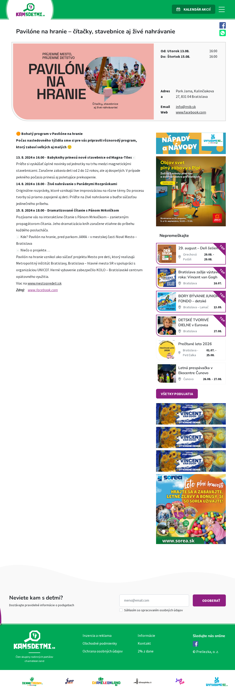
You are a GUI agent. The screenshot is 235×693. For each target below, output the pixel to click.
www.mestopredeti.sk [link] (45, 283)
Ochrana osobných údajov (103, 651)
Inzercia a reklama (97, 635)
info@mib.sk (186, 106)
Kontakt (144, 643)
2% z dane (146, 651)
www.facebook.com (191, 112)
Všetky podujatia (177, 393)
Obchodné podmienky (100, 643)
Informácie (146, 635)
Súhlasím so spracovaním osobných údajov (153, 610)
